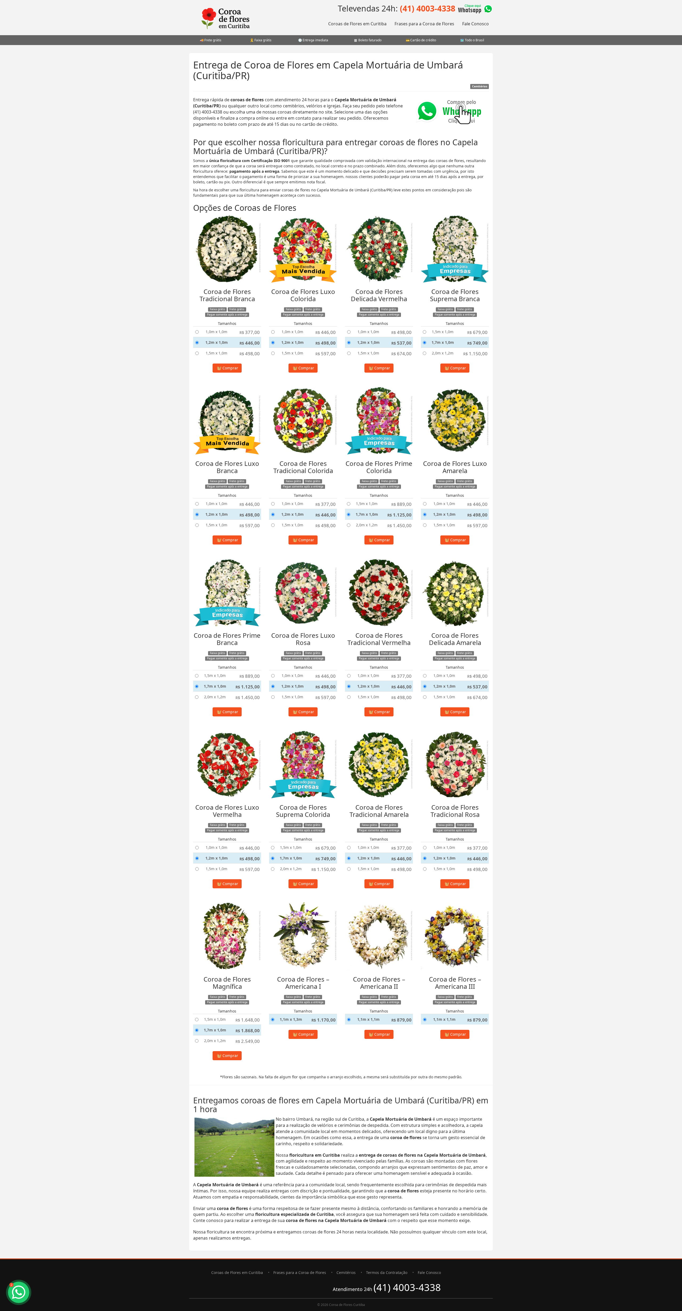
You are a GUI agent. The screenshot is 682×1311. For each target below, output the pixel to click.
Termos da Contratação (386, 1272)
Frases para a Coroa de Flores (424, 24)
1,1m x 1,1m (368, 1019)
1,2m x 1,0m (216, 342)
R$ (249, 332)
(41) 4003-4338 (427, 8)
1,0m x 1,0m (216, 331)
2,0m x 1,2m (442, 353)
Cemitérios (346, 1272)
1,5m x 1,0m (216, 353)
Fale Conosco (475, 24)
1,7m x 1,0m (443, 342)
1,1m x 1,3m (291, 1019)
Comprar (229, 367)
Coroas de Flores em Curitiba (357, 24)
